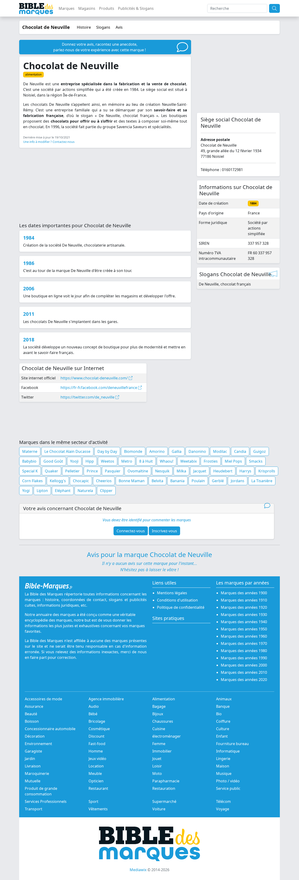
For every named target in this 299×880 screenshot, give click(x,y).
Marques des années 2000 (244, 665)
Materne (29, 451)
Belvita (157, 480)
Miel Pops (233, 461)
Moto (157, 773)
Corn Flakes (32, 480)
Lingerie (223, 758)
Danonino (197, 451)
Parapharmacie (165, 781)
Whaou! (166, 461)
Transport (33, 808)
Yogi (26, 490)
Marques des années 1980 (244, 650)
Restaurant (98, 788)
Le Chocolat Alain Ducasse (67, 451)
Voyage (222, 808)
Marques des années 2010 (244, 672)
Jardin (30, 758)
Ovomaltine (138, 471)
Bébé (93, 713)
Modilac (220, 451)
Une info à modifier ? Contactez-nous (49, 142)
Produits (106, 8)
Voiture (158, 808)
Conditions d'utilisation (177, 600)
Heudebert (222, 471)
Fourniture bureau (232, 743)
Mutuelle (32, 781)
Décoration (35, 736)
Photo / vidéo (228, 781)
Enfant (222, 736)
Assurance (34, 706)
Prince (92, 471)
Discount (96, 736)
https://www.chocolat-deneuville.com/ (95, 378)
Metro (126, 461)
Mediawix (138, 869)
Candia (240, 451)
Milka (181, 471)
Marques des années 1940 (244, 621)
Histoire (84, 27)
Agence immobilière (106, 698)
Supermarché (164, 801)
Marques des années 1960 (244, 636)
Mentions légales (172, 592)
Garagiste (33, 751)
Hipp (89, 461)
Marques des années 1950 (244, 629)
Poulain (198, 480)
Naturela (85, 490)
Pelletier (72, 471)
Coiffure (223, 721)
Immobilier (162, 751)
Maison (222, 766)
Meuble (95, 773)
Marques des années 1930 (244, 614)
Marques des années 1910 (244, 600)
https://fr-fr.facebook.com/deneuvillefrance (99, 387)
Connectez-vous (131, 530)
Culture (222, 728)
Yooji (74, 461)
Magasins (86, 8)
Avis (119, 27)
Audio (94, 706)
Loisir (157, 766)
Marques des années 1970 (244, 643)
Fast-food (97, 743)
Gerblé (218, 480)
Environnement (38, 743)
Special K (30, 471)
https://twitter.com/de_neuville (88, 397)
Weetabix (188, 461)
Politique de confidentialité (180, 607)
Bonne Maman (132, 480)
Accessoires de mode (43, 698)
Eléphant (63, 490)
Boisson (32, 721)
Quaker (51, 471)
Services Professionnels (46, 801)
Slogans (103, 27)
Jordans (237, 480)
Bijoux (157, 713)
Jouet (156, 758)
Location (96, 766)
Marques (67, 8)
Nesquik (162, 471)
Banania (177, 480)
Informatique (228, 751)
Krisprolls (266, 471)
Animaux (223, 698)
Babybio (29, 461)
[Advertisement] (105, 184)
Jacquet (199, 471)
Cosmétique (99, 728)
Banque (223, 706)
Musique (223, 773)
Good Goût (53, 461)
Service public (228, 788)
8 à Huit (146, 461)
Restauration (163, 788)
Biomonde (133, 451)
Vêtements (98, 808)
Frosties (211, 461)
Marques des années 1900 (244, 592)
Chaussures (162, 721)
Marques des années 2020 (244, 679)
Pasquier (113, 471)
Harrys (245, 471)
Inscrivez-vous (164, 530)
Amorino (157, 451)
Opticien (96, 781)
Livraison (33, 766)
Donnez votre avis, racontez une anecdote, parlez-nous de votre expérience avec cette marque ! (99, 47)
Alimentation (163, 698)
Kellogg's (58, 480)
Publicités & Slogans (136, 8)
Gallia (177, 451)
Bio (219, 713)
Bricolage (97, 721)
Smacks (256, 461)
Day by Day (107, 451)
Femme (158, 743)
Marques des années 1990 (244, 657)
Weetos (107, 461)
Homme (96, 751)
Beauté (31, 713)
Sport (93, 801)
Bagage (159, 706)
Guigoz (259, 451)
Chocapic (81, 480)
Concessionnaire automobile (50, 728)
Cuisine (158, 728)
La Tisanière (261, 480)
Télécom (223, 801)
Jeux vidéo (97, 758)
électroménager (166, 736)
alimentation (33, 74)
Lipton (42, 490)
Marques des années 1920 (244, 607)
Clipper (106, 490)
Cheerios (104, 480)
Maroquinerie (37, 773)
